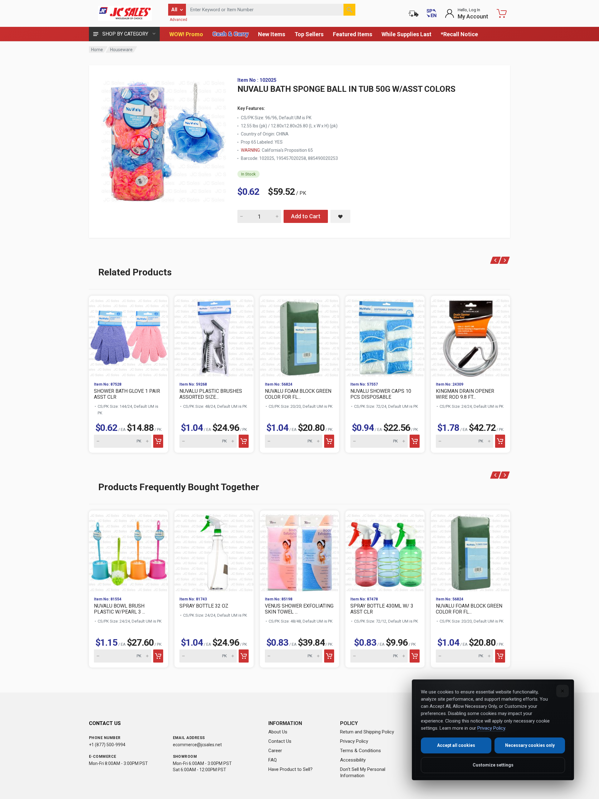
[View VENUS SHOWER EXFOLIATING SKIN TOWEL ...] (299, 551)
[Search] (349, 10)
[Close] (562, 691)
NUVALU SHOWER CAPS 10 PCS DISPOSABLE (380, 394)
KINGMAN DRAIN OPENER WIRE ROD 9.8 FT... (465, 394)
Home (97, 49)
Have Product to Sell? (290, 769)
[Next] (504, 260)
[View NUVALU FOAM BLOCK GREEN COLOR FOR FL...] (299, 336)
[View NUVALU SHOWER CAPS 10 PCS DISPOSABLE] (385, 336)
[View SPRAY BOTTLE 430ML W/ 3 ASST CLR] (385, 551)
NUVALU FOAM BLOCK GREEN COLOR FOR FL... (298, 394)
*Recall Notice (459, 34)
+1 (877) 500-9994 (107, 744)
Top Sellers (309, 34)
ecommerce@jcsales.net (197, 744)
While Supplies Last (406, 34)
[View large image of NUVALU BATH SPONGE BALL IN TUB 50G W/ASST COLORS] (163, 139)
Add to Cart (305, 216)
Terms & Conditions (360, 750)
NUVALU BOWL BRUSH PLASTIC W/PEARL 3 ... (119, 609)
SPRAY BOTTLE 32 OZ (203, 606)
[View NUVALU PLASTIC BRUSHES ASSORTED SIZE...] (214, 336)
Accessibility (353, 760)
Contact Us (279, 741)
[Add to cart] (158, 441)
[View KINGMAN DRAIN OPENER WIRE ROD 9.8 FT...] (470, 336)
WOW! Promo (186, 34)
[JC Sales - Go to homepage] (125, 13)
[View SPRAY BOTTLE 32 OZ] (214, 551)
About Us (277, 732)
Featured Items (352, 34)
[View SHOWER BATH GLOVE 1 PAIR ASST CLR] (128, 336)
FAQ (272, 760)
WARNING (250, 150)
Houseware (121, 49)
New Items (271, 34)
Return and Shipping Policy (367, 732)
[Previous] (495, 260)
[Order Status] (413, 13)
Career (275, 750)
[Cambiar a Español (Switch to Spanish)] (431, 13)
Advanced (178, 19)
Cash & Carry (230, 33)
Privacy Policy (354, 741)
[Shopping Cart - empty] (501, 13)
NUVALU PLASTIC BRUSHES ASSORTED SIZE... (210, 394)
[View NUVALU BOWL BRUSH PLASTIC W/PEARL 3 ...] (128, 551)
